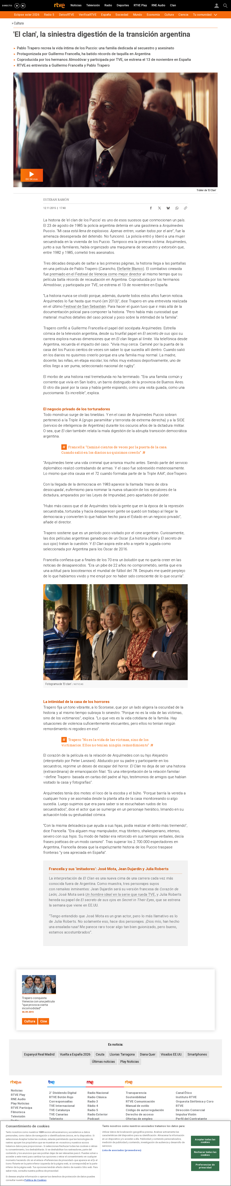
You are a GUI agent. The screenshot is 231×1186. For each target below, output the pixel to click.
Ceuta (100, 1054)
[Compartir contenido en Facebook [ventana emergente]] (151, 207)
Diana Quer (147, 1054)
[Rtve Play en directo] (17, 5)
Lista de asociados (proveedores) (121, 1150)
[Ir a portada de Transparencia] (173, 1083)
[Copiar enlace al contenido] (185, 207)
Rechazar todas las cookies (205, 1153)
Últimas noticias (103, 1061)
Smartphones (197, 1054)
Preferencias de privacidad (205, 1166)
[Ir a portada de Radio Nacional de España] (105, 1083)
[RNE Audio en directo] (23, 5)
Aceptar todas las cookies (205, 1141)
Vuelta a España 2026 (75, 1054)
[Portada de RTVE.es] (59, 6)
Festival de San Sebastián (85, 306)
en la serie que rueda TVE (120, 894)
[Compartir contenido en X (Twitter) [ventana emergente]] (159, 207)
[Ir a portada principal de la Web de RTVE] (28, 1082)
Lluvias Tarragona (122, 1054)
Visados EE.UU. (171, 1054)
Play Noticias (129, 1061)
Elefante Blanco (130, 269)
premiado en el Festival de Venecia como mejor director (95, 274)
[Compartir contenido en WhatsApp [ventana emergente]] (177, 207)
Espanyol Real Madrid (39, 1054)
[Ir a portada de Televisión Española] (66, 1083)
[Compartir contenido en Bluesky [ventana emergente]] (168, 207)
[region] (115, 1153)
